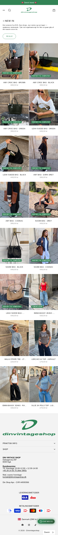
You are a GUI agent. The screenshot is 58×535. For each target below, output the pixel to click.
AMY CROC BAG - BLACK (43, 82)
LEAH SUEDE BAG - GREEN (43, 129)
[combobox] (49, 532)
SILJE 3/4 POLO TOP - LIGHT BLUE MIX (43, 406)
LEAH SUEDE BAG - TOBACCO (14, 313)
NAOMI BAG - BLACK (14, 267)
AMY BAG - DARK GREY (43, 175)
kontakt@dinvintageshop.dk (14, 477)
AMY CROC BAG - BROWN (14, 82)
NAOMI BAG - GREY (43, 221)
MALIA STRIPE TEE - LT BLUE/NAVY (14, 359)
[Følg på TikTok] (35, 525)
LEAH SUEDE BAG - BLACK (14, 175)
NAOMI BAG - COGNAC (43, 267)
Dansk (47, 532)
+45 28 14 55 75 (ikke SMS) (15, 470)
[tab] (8, 21)
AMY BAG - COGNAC (14, 221)
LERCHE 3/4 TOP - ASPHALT (44, 359)
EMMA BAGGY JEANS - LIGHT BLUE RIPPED (43, 313)
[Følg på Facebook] (22, 525)
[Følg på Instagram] (29, 525)
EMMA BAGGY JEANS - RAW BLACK (14, 406)
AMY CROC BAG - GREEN (14, 129)
